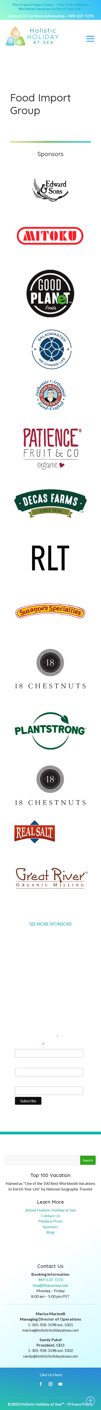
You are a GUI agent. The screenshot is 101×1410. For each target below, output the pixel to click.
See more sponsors (50, 924)
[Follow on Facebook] (41, 1384)
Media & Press (50, 1221)
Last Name (25, 1081)
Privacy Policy (80, 1404)
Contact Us (50, 1215)
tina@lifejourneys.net (50, 1285)
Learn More (50, 1202)
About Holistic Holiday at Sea (50, 1210)
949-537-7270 (80, 16)
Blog (50, 1232)
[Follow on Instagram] (50, 1384)
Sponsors (50, 1226)
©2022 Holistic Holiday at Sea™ (36, 1404)
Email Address (30, 1045)
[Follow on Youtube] (60, 1384)
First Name (25, 1063)
